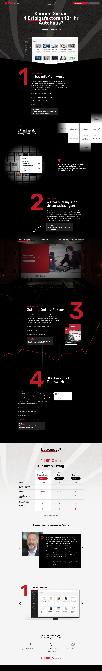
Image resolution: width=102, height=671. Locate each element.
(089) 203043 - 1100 (51, 648)
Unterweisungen (24, 240)
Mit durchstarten (50, 29)
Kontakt (98, 669)
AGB (87, 669)
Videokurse (45, 240)
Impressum (82, 669)
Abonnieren (42, 478)
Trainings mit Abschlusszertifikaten (71, 240)
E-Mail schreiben (29, 648)
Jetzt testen (94, 3)
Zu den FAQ (73, 648)
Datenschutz (92, 669)
